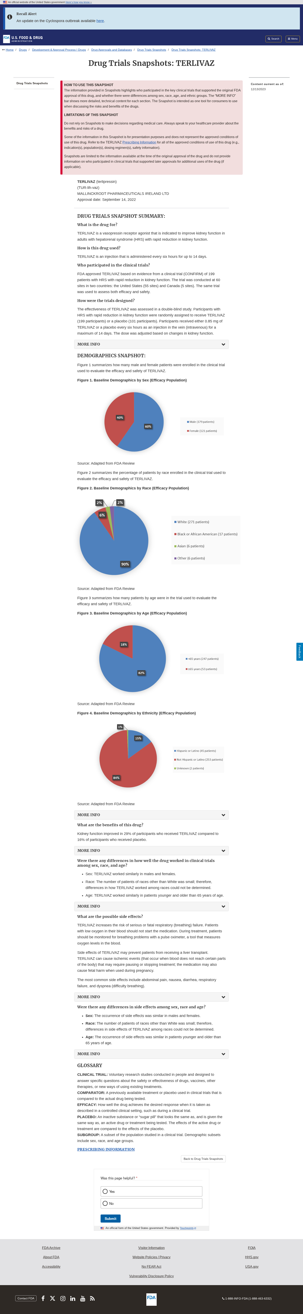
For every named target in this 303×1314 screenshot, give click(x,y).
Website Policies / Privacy (151, 1257)
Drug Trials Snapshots (151, 49)
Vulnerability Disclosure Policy (151, 1276)
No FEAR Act (151, 1266)
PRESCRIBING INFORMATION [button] (106, 1149)
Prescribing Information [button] (139, 142)
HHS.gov (251, 1257)
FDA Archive (51, 1248)
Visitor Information (151, 1248)
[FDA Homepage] (22, 38)
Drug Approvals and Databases (111, 49)
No (111, 1203)
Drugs (23, 49)
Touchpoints (187, 1228)
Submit (110, 1218)
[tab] (151, 344)
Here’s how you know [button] (78, 2)
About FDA (51, 1257)
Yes (112, 1191)
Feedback (299, 651)
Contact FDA (26, 1298)
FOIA (252, 1248)
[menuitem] (269, 88)
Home (10, 49)
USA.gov (251, 1266)
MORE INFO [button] (89, 344)
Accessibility (51, 1266)
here (100, 21)
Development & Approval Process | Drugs (59, 49)
